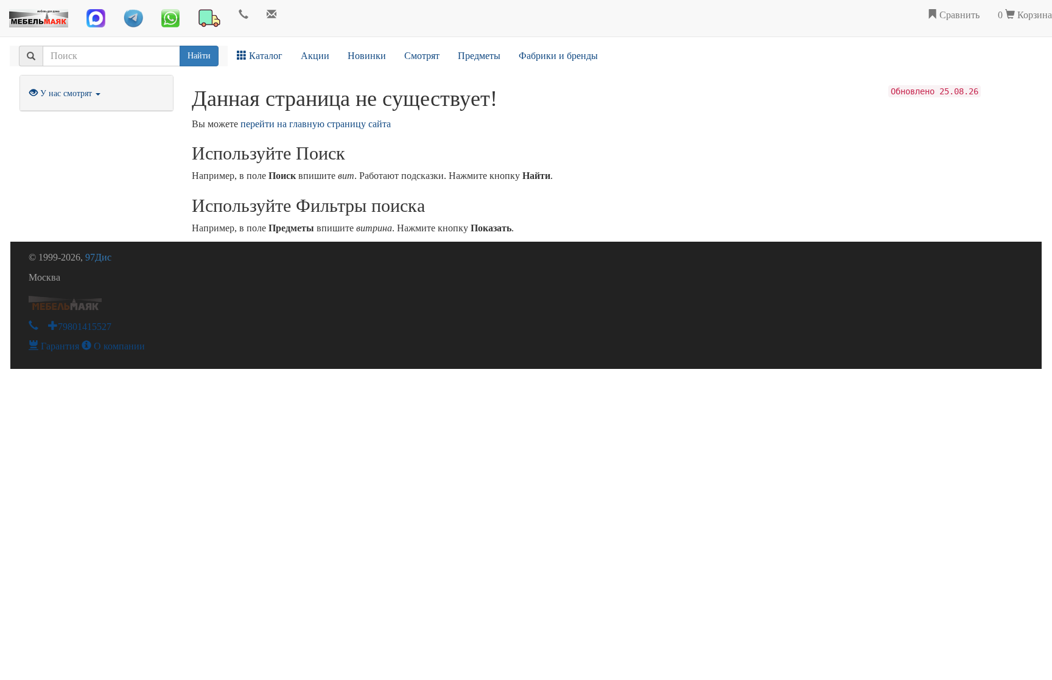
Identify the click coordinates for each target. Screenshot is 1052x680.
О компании (118, 346)
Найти (199, 55)
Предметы (479, 56)
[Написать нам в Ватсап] (170, 18)
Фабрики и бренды (558, 56)
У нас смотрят (66, 93)
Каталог (264, 56)
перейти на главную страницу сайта (315, 124)
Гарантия (58, 346)
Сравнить (958, 15)
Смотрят (422, 56)
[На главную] (38, 15)
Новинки (367, 56)
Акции (315, 56)
